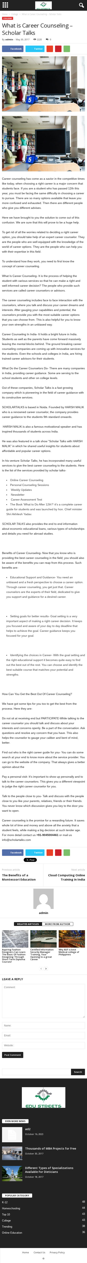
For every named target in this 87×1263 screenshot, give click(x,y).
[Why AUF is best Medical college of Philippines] (72, 939)
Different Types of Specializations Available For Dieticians (49, 1170)
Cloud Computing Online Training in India (66, 877)
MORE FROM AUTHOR (57, 924)
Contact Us (39, 1252)
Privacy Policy (57, 1252)
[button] (80, 5)
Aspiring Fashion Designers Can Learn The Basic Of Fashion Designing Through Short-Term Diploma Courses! (13, 955)
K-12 (4, 1202)
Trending (7, 1226)
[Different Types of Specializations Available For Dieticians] (12, 1173)
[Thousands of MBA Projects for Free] (12, 1153)
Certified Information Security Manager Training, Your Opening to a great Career (42, 954)
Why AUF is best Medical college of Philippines (69, 952)
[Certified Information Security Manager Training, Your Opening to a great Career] (43, 939)
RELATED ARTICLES (28, 924)
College (7, 18)
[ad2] (12, 1134)
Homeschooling (11, 1208)
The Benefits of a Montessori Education (19, 877)
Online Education (12, 1232)
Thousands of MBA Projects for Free (50, 1148)
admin (9, 39)
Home (25, 1252)
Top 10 (6, 1214)
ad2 (27, 1129)
